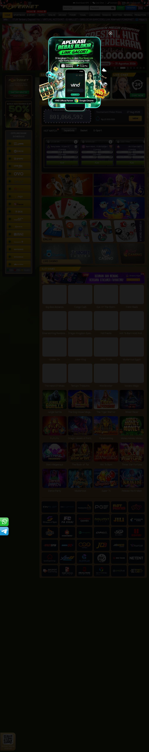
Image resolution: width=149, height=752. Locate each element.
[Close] (110, 33)
